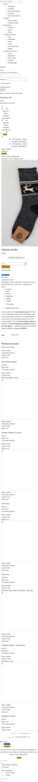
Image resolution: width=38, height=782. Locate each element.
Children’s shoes (8, 716)
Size (2, 256)
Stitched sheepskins (14, 16)
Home (3, 156)
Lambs (10, 53)
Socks (10, 44)
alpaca (7, 282)
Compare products (9, 353)
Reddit (9, 301)
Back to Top (4, 742)
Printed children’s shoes (11, 433)
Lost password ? (5, 87)
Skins (6, 4)
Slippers (10, 48)
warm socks (18, 284)
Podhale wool (9, 284)
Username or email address (9, 72)
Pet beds (10, 60)
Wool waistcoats (13, 46)
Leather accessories (10, 51)
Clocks (10, 30)
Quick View (6, 355)
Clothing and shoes (10, 34)
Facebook (8, 289)
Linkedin (8, 298)
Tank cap (5, 503)
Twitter (7, 291)
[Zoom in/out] (1, 760)
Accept (19, 758)
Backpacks (11, 56)
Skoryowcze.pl (26, 733)
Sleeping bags (12, 63)
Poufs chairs (12, 58)
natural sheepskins (16, 282)
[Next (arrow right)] (3, 781)
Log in (3, 90)
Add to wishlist (6, 270)
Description (10, 304)
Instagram (7, 746)
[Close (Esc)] (6, 760)
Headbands (11, 39)
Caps (9, 37)
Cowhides (11, 9)
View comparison (6, 770)
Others (10, 32)
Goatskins (11, 13)
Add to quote (5, 275)
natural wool (26, 282)
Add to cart (5, 266)
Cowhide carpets (13, 23)
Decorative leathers (14, 11)
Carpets (6, 18)
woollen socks (27, 284)
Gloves (10, 41)
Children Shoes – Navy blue (13, 645)
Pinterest (8, 294)
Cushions (11, 27)
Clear (23, 257)
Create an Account (17, 93)
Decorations (8, 25)
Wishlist (4, 151)
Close (2, 70)
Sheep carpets (12, 20)
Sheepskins (11, 6)
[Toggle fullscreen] (3, 760)
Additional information (12, 308)
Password (3, 79)
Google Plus (9, 296)
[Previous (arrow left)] (1, 781)
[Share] (4, 760)
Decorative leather (9, 362)
